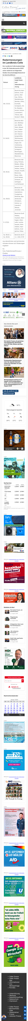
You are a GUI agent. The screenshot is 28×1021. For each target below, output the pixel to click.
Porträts (12, 988)
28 (8, 712)
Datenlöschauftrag (16, 997)
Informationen (14, 982)
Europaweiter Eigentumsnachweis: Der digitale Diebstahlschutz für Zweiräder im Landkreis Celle (13, 363)
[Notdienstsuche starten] (22, 680)
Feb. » (21, 715)
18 (20, 708)
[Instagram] (5, 3)
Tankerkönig (8, 508)
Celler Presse (14, 976)
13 (5, 708)
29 (11, 712)
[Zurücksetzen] (25, 1018)
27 (5, 712)
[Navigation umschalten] (2, 20)
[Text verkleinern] (25, 1011)
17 (17, 708)
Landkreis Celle (16, 53)
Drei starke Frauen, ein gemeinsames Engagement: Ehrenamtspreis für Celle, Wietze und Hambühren (14, 343)
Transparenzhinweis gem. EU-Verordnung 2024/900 (16, 33)
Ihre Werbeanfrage (14, 985)
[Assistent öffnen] (3, 1017)
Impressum (13, 1001)
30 (14, 712)
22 (11, 710)
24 (17, 710)
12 (23, 706)
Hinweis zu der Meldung (9, 255)
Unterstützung (14, 993)
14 (8, 708)
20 (5, 710)
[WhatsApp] (12, 3)
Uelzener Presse (15, 1016)
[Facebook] (3, 3)
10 (17, 706)
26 (23, 710)
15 (11, 708)
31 (17, 712)
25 (20, 710)
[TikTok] (7, 3)
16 (14, 708)
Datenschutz (13, 999)
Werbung (12, 995)
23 (14, 710)
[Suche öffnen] (24, 23)
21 (8, 710)
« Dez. (8, 715)
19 (23, 708)
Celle (5, 391)
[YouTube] (10, 3)
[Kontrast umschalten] (25, 1014)
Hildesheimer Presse (14, 1013)
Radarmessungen (8, 393)
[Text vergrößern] (25, 1007)
